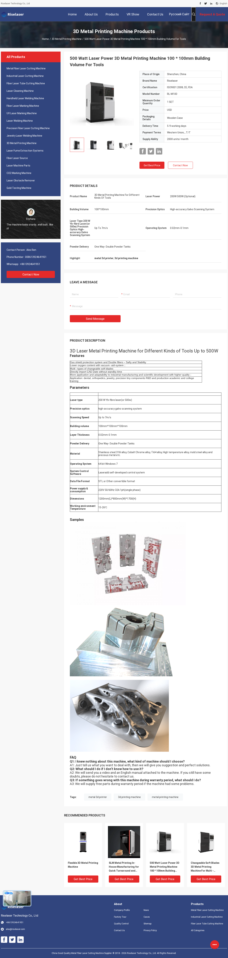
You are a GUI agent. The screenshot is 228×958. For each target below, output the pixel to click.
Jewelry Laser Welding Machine (24, 135)
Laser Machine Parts (18, 165)
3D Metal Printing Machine (67, 39)
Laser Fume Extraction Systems (25, 150)
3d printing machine (129, 797)
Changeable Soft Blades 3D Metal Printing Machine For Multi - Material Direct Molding (205, 867)
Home (45, 39)
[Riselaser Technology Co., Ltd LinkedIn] (211, 3)
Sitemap (147, 923)
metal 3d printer (98, 797)
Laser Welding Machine (20, 120)
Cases (147, 917)
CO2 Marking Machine (19, 173)
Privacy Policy (150, 930)
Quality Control (121, 923)
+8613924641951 (30, 264)
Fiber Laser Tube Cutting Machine (26, 83)
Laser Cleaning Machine (20, 90)
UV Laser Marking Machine (22, 113)
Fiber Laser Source (17, 158)
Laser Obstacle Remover (21, 180)
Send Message (95, 318)
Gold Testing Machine (19, 188)
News (146, 910)
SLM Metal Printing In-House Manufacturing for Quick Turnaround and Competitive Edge (124, 867)
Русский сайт (179, 14)
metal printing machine (165, 797)
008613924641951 (35, 257)
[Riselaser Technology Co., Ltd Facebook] (200, 3)
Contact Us (119, 930)
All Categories (197, 930)
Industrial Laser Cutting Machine (25, 76)
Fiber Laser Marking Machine (23, 105)
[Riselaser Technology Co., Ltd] (12, 14)
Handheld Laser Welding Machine (25, 98)
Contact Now (30, 274)
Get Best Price (152, 165)
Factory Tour (120, 917)
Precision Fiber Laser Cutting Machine (28, 128)
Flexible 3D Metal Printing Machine (83, 864)
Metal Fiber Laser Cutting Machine (26, 68)
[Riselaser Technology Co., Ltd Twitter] (205, 3)
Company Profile (122, 910)
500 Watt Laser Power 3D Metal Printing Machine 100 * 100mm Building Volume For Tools (164, 867)
